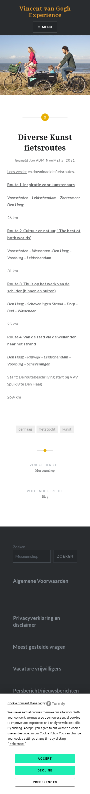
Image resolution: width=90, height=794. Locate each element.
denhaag (25, 429)
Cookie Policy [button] (49, 733)
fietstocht (47, 429)
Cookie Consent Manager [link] (25, 703)
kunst (67, 429)
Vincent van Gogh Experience (45, 12)
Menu (47, 27)
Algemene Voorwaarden (40, 581)
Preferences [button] (16, 744)
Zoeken (19, 547)
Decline (45, 770)
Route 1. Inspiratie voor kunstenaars (41, 184)
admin (42, 160)
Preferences (45, 782)
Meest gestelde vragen (39, 647)
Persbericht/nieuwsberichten (46, 691)
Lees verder (17, 171)
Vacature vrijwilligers (37, 669)
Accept (45, 758)
